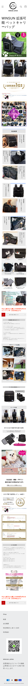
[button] (2, 6)
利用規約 (6, 632)
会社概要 (6, 623)
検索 (4, 619)
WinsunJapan (11, 683)
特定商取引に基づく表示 (11, 628)
